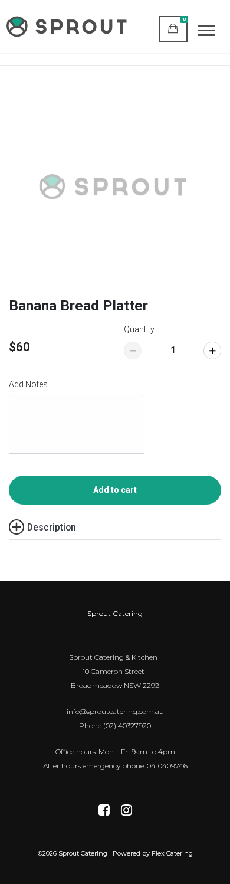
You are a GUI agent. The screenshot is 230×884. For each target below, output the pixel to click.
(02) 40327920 (127, 725)
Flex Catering (172, 853)
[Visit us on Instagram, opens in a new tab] (126, 811)
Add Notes (28, 384)
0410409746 (167, 765)
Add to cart (115, 490)
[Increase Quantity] (212, 350)
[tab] (115, 527)
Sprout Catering (115, 613)
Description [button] (51, 527)
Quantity (139, 329)
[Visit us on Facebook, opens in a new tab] (104, 811)
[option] (115, 187)
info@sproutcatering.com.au (115, 711)
